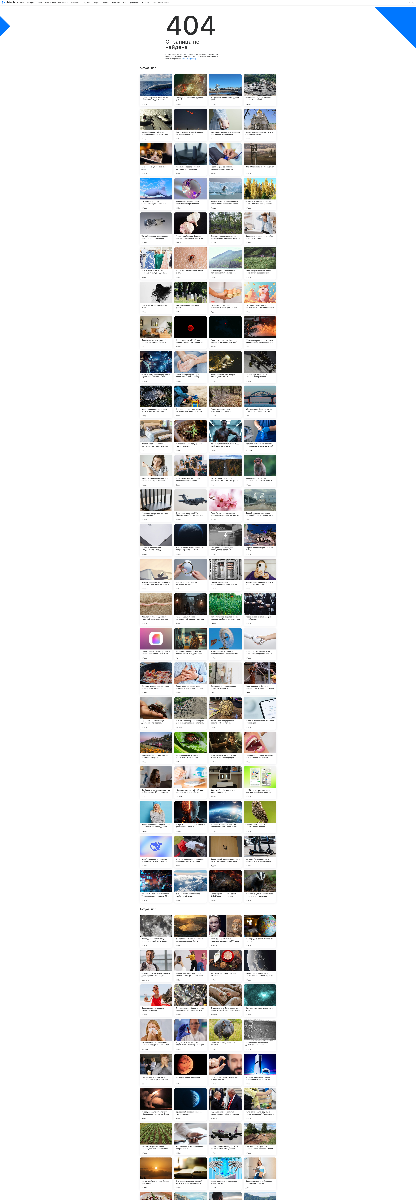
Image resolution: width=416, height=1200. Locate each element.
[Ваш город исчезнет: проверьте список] (260, 1070)
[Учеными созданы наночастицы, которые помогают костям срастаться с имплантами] (260, 748)
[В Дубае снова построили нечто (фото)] (260, 540)
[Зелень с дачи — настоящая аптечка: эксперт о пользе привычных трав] (260, 921)
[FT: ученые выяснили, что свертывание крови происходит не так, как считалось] (190, 1173)
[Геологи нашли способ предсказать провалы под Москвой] (225, 402)
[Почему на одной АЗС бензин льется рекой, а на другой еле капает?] (190, 644)
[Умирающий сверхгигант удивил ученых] (225, 90)
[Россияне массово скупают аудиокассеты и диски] (156, 921)
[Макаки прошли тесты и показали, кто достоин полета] (260, 471)
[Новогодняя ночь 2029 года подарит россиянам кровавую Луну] (190, 332)
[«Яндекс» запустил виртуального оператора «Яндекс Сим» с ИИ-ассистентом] (156, 644)
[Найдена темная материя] (225, 1025)
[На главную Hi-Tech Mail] (10, 2)
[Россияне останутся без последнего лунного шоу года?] (225, 332)
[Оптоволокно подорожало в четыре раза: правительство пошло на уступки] (225, 990)
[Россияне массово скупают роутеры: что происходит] (190, 159)
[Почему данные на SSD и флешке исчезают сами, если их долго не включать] (156, 575)
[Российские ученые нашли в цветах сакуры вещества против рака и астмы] (225, 505)
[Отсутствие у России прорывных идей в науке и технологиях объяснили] (156, 367)
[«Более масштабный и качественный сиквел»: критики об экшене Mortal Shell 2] (190, 609)
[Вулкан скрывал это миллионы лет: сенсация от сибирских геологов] (225, 263)
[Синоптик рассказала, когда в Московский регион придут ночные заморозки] (156, 402)
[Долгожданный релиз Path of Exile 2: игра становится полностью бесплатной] (225, 886)
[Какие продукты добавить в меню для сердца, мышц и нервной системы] (156, 955)
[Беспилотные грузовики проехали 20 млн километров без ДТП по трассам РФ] (225, 471)
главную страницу (189, 59)
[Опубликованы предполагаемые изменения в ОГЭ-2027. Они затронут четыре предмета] (190, 852)
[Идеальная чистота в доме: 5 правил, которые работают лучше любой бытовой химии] (156, 332)
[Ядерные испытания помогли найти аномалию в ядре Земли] (225, 817)
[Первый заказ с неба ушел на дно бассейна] (225, 921)
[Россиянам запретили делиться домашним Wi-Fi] (156, 505)
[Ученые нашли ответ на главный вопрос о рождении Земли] (190, 540)
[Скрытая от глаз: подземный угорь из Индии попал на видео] (156, 609)
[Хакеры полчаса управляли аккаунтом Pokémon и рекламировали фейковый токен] (225, 713)
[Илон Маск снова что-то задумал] (260, 159)
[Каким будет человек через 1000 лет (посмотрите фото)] (225, 436)
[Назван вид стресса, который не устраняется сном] (260, 228)
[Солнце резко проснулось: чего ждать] (260, 1139)
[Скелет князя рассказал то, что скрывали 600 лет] (260, 125)
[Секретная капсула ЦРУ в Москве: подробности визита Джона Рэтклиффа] (190, 505)
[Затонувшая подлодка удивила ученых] (190, 90)
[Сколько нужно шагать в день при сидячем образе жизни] (260, 263)
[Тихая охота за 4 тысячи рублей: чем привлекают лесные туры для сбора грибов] (156, 1025)
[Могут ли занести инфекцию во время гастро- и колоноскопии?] (260, 436)
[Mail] (3, 2)
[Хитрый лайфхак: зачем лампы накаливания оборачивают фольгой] (156, 228)
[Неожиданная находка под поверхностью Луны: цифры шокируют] (156, 1070)
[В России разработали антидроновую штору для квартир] (156, 540)
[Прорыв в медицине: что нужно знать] (190, 263)
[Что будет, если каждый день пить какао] (225, 1104)
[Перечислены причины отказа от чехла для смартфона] (260, 575)
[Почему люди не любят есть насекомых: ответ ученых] (190, 748)
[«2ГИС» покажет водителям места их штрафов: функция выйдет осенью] (260, 782)
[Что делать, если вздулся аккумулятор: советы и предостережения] (225, 540)
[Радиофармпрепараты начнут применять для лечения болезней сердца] (190, 678)
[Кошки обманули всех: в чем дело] (156, 159)
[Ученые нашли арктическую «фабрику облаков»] (190, 886)
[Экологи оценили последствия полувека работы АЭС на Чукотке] (225, 228)
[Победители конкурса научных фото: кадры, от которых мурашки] (260, 1025)
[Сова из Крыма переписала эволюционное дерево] (260, 817)
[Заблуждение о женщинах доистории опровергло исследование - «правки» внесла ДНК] (260, 1173)
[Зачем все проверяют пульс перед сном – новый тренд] (190, 367)
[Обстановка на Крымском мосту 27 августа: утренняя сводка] (260, 402)
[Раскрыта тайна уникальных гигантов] (225, 1173)
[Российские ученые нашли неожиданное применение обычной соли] (190, 194)
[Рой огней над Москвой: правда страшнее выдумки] (190, 125)
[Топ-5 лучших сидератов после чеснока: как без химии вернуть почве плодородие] (225, 609)
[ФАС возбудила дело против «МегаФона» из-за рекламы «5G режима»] (190, 1025)
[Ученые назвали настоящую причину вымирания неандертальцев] (225, 367)
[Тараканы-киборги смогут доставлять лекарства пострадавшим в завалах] (156, 713)
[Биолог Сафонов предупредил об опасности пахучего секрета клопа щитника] (156, 471)
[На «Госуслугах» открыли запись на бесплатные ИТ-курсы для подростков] (156, 782)
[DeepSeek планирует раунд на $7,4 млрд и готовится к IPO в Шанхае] (156, 852)
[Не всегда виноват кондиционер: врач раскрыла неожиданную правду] (156, 817)
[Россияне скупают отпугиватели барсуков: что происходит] (260, 886)
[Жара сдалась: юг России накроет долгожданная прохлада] (260, 678)
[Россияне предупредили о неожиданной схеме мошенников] (260, 298)
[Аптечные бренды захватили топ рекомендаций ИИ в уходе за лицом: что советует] (260, 955)
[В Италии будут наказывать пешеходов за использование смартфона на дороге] (260, 852)
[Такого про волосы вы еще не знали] (156, 298)
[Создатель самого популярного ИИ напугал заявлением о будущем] (190, 921)
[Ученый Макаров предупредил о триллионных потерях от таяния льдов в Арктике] (225, 194)
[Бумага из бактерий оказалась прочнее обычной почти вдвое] (225, 955)
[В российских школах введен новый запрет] (260, 609)
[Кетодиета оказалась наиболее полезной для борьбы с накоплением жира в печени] (156, 678)
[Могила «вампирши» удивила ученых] (190, 298)
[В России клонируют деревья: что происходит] (190, 436)
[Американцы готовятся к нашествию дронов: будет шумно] (260, 990)
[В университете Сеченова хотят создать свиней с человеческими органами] (225, 1139)
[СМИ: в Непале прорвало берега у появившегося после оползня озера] (190, 713)
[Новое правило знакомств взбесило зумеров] (156, 1139)
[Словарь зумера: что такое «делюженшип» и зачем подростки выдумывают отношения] (190, 471)
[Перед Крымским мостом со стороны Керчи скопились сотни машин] (260, 505)
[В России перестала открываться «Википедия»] (260, 713)
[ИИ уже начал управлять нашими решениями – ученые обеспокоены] (190, 817)
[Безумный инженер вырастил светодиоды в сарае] (156, 990)
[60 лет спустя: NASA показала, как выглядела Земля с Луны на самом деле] (260, 1104)
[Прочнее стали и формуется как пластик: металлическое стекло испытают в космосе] (190, 1139)
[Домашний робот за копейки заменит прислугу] (225, 782)
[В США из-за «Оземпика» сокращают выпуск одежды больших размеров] (156, 263)
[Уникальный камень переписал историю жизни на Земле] (190, 1070)
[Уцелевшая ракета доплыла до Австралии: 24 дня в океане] (156, 90)
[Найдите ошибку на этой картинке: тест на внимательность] (190, 575)
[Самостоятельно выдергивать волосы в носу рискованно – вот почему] (156, 1173)
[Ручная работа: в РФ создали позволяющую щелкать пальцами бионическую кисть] (260, 644)
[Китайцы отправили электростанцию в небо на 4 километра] (156, 194)
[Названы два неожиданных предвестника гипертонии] (225, 159)
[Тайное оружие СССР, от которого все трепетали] (260, 367)
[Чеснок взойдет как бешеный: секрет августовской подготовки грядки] (190, 228)
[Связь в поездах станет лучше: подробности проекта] (156, 748)
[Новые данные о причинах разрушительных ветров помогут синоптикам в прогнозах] (225, 644)
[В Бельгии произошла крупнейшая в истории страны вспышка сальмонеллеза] (225, 298)
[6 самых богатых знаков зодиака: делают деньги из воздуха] (156, 1104)
